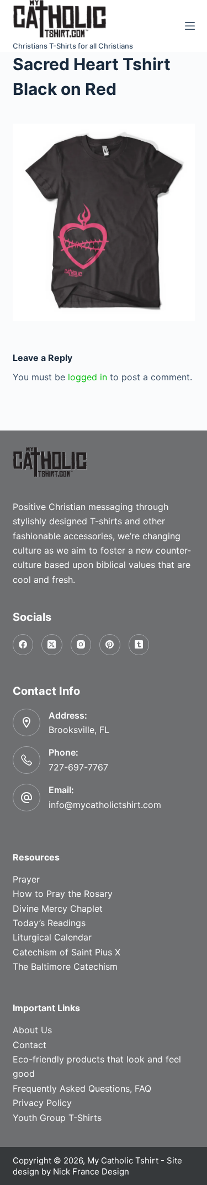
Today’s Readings (49, 922)
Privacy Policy (42, 1102)
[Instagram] (81, 644)
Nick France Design (91, 1171)
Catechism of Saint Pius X (66, 952)
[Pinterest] (109, 644)
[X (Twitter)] (51, 644)
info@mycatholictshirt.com (105, 804)
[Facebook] (23, 644)
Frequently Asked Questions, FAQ (82, 1088)
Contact (29, 1044)
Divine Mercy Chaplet (58, 908)
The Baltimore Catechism (65, 966)
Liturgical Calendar (52, 937)
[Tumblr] (139, 644)
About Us (32, 1029)
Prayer (26, 879)
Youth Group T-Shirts (57, 1117)
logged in (87, 376)
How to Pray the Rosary (63, 893)
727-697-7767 (78, 767)
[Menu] (190, 26)
